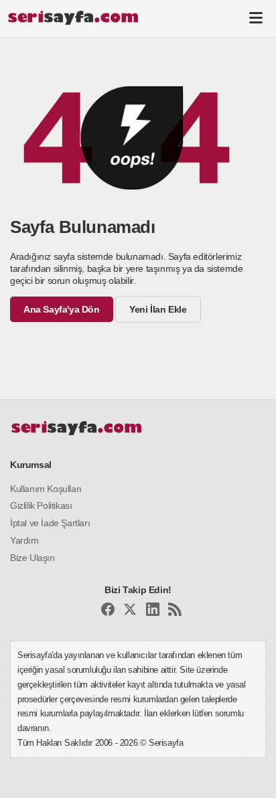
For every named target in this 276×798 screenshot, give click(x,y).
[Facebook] (108, 612)
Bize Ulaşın (32, 557)
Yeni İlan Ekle (157, 309)
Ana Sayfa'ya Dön (61, 309)
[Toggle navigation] (256, 17)
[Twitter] (130, 612)
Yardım (24, 540)
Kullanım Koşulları (46, 488)
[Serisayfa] (73, 17)
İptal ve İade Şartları (50, 522)
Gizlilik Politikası (41, 505)
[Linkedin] (152, 612)
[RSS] (175, 612)
